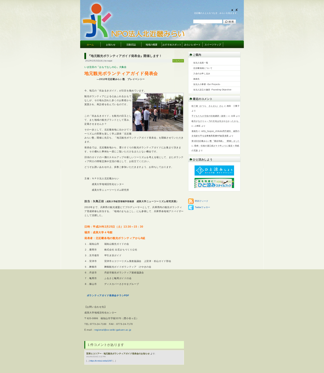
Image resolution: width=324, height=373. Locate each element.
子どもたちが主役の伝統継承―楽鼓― (210, 116)
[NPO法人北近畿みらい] (148, 36)
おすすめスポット (172, 44)
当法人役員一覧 (200, 63)
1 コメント (178, 61)
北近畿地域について (202, 68)
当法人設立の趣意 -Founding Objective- (212, 90)
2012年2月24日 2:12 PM (95, 357)
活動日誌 (131, 44)
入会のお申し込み (201, 73)
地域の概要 (151, 44)
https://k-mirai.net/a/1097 (101, 361)
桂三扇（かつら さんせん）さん (207, 106)
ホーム (90, 44)
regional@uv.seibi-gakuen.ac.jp (112, 329)
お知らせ (110, 44)
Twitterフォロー (202, 207)
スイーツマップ (213, 44)
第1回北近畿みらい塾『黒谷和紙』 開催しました (216, 141)
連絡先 (196, 79)
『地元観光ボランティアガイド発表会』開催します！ (125, 56)
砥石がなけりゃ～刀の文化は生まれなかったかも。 (216, 121)
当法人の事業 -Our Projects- (207, 84)
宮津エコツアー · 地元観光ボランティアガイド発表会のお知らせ (118, 353)
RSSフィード (201, 201)
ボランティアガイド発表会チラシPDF (108, 295)
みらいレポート (192, 44)
